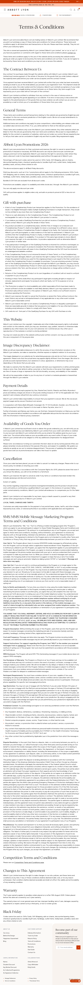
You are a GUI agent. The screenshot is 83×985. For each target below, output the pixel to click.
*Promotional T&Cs (34, 981)
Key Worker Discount (10, 967)
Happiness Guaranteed (10, 938)
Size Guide (31, 949)
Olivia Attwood (33, 962)
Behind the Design (9, 936)
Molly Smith (31, 967)
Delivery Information (34, 933)
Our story (6, 933)
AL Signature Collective (10, 973)
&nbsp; (78, 947)
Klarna (5, 962)
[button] (4, 9)
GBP (77, 1)
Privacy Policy (33, 978)
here (4, 413)
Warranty (31, 947)
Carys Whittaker (33, 964)
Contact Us (31, 952)
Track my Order (33, 936)
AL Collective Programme (11, 970)
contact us (22, 646)
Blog (4, 941)
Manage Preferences (10, 978)
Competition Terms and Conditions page (29, 862)
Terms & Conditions (34, 941)
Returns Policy (32, 938)
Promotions (31, 944)
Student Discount (9, 964)
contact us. (71, 53)
